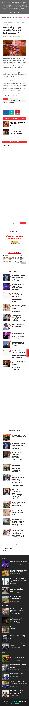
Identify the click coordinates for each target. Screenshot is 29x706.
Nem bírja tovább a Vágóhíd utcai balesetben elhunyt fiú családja (17, 637)
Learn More (12, 12)
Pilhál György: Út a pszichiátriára (18, 325)
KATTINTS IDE (24, 17)
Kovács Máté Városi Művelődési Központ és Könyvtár (14, 101)
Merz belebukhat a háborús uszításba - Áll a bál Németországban (18, 344)
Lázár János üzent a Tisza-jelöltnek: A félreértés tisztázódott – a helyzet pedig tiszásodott (18, 365)
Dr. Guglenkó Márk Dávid (7, 549)
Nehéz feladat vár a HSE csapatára (16, 674)
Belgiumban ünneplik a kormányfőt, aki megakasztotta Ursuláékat (18, 278)
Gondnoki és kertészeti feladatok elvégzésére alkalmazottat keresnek (18, 468)
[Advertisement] (14, 399)
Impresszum (14, 704)
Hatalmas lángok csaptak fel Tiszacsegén (17, 627)
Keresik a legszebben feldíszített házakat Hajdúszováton (18, 570)
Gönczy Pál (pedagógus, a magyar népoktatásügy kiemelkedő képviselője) (17, 494)
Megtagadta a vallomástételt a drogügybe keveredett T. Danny (18, 318)
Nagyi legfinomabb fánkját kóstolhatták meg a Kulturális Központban (17, 131)
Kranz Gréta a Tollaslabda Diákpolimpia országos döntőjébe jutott (17, 692)
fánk (10, 99)
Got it (19, 12)
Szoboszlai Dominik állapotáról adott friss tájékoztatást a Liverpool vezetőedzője (18, 657)
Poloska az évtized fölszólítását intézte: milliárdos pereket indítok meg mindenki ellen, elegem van (19, 354)
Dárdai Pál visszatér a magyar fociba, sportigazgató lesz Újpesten (18, 666)
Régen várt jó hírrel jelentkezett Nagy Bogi (18, 512)
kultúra (6, 102)
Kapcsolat (21, 704)
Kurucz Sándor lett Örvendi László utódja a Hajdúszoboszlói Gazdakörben (18, 598)
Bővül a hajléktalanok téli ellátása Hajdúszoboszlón (18, 504)
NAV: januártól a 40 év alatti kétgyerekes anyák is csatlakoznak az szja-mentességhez (19, 308)
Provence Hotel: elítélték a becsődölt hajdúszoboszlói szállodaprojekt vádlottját (18, 523)
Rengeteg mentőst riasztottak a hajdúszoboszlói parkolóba (18, 287)
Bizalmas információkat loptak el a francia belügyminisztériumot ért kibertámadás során (19, 297)
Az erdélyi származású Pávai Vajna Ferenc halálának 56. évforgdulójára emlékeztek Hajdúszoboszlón (18, 481)
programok (10, 22)
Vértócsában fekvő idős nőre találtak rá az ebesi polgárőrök (18, 644)
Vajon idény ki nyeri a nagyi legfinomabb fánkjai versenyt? (17, 123)
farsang (15, 99)
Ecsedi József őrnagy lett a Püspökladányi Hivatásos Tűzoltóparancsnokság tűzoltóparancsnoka (17, 611)
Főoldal (5, 22)
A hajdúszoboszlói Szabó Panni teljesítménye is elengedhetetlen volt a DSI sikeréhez (18, 683)
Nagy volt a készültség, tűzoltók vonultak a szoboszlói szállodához (18, 619)
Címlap (8, 704)
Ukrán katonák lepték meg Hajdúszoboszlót (19, 436)
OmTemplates (15, 701)
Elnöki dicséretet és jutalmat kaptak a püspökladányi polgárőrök (17, 589)
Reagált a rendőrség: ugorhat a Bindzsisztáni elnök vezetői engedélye (18, 335)
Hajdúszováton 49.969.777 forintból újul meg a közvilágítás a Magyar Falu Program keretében (18, 581)
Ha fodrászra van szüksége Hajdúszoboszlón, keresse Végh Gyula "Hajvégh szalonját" (18, 534)
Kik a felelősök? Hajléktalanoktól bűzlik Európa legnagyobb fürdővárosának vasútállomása (17, 457)
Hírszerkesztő (7, 36)
